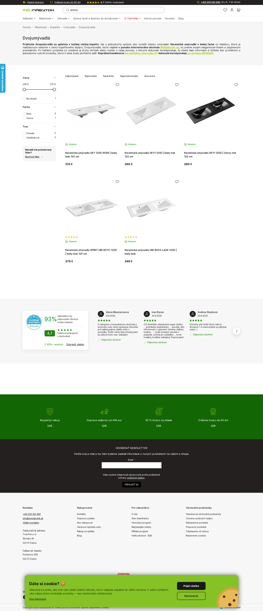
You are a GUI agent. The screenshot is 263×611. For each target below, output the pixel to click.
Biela (41, 113)
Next (236, 331)
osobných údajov (135, 477)
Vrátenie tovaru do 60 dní (67, 2)
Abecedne (149, 76)
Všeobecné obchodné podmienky (203, 514)
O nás (134, 514)
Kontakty (81, 514)
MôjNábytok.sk (169, 47)
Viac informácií (37, 599)
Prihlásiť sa (131, 484)
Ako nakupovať (85, 522)
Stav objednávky (140, 518)
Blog (79, 535)
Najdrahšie (108, 76)
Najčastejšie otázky (141, 527)
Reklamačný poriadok (197, 522)
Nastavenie (191, 595)
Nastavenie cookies (196, 535)
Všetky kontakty (31, 522)
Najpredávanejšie (129, 76)
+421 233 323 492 (220, 2)
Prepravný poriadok (196, 527)
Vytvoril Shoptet (232, 607)
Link (49, 425)
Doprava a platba (86, 518)
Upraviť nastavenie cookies (95, 607)
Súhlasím (191, 586)
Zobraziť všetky (75, 344)
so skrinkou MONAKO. (200, 53)
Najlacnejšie (91, 76)
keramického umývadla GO (141, 53)
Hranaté (41, 133)
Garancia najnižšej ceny (89, 527)
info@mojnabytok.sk (33, 518)
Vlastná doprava (35, 2)
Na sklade (41, 98)
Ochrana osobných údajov (199, 518)
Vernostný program (141, 522)
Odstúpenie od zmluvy (197, 531)
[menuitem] (29, 18)
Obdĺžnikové (41, 137)
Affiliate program (140, 531)
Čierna (41, 118)
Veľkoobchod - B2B (142, 535)
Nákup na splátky (86, 531)
